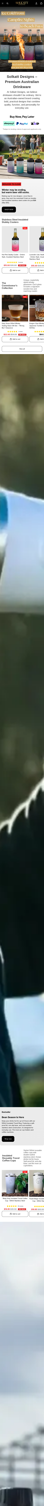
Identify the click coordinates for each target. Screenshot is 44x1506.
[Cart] (41, 3)
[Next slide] (39, 272)
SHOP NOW (9, 209)
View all (22, 349)
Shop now (8, 1139)
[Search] (7, 3)
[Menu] (2, 3)
